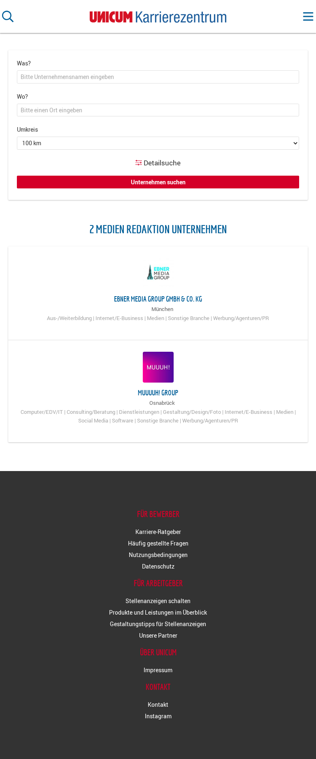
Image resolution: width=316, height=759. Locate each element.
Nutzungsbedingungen (158, 555)
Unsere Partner (158, 635)
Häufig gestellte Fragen (158, 543)
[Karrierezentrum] (158, 15)
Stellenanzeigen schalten (158, 601)
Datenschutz (158, 566)
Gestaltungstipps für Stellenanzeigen (158, 624)
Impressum (158, 670)
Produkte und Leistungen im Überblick (158, 612)
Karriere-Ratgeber (158, 532)
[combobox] (158, 77)
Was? (24, 63)
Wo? (22, 96)
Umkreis (27, 129)
